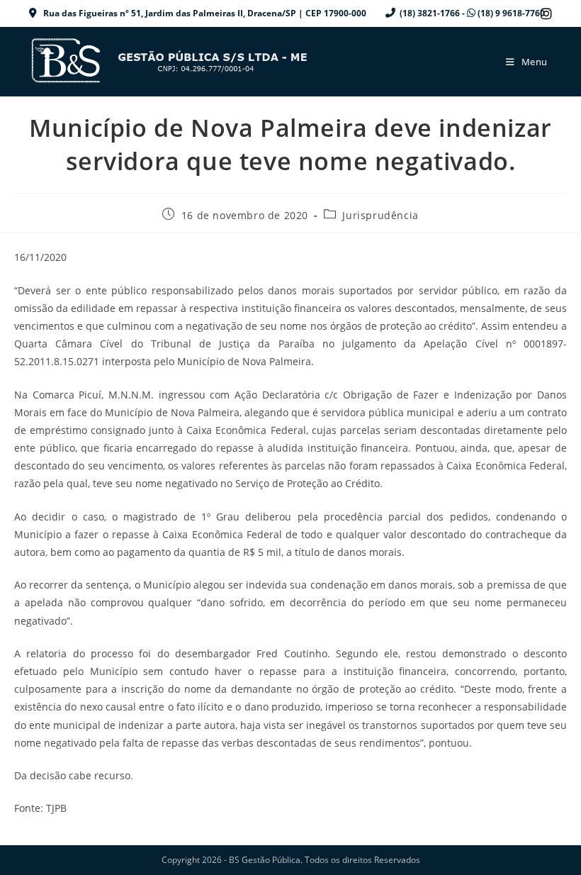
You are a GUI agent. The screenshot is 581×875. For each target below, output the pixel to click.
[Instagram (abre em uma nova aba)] (544, 13)
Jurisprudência (380, 215)
